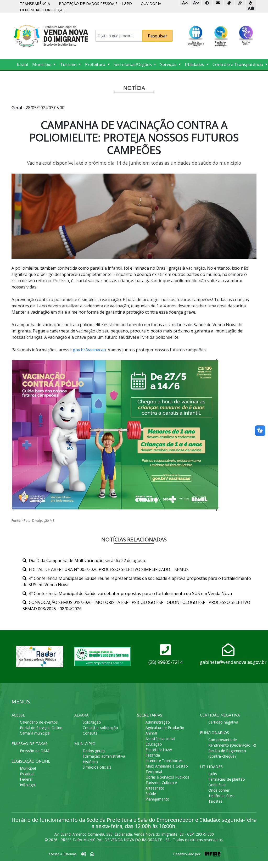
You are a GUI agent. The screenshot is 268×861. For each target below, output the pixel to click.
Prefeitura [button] (95, 64)
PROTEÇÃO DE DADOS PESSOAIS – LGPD (95, 3)
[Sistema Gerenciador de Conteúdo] (84, 853)
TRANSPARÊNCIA (35, 3)
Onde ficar (217, 784)
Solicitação (92, 722)
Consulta (90, 733)
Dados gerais (94, 750)
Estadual (27, 773)
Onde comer (219, 790)
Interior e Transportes (164, 760)
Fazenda (153, 755)
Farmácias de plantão (226, 779)
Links (212, 773)
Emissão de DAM (34, 750)
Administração (158, 722)
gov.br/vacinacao (89, 350)
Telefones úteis (221, 795)
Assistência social (160, 738)
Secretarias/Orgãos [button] (133, 64)
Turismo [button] (69, 64)
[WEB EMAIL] (92, 853)
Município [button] (42, 64)
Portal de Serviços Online (41, 727)
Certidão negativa (223, 722)
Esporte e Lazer (159, 749)
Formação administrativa (104, 756)
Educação (154, 744)
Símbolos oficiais (97, 767)
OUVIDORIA (151, 3)
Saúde (151, 793)
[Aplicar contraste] (207, 2)
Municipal (28, 768)
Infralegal (28, 784)
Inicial (22, 64)
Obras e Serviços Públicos (167, 777)
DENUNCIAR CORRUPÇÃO (42, 9)
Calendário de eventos (39, 722)
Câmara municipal (35, 733)
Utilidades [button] (195, 64)
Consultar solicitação (100, 727)
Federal (26, 779)
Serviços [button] (168, 64)
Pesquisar (157, 36)
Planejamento (157, 799)
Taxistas (215, 801)
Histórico (90, 761)
